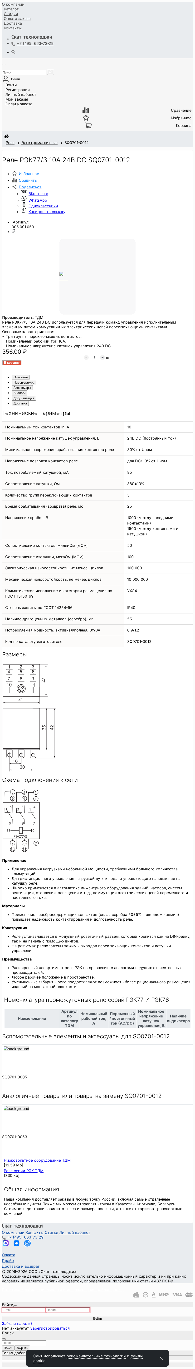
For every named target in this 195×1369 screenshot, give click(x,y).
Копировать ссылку (47, 211)
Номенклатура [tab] (24, 382)
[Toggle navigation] (4, 64)
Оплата (17, 18)
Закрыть (22, 1348)
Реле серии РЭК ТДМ (24, 1170)
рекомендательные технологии (96, 1356)
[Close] (15, 1306)
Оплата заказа (18, 104)
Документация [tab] (24, 398)
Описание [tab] (21, 377)
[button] (26, 187)
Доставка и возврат (21, 1266)
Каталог (11, 9)
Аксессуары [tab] (22, 388)
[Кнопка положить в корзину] (11, 362)
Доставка (13, 23)
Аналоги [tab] (19, 393)
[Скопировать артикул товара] (13, 231)
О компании (13, 4)
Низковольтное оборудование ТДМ (37, 1160)
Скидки (11, 13)
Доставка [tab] (20, 403)
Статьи (51, 1232)
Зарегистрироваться (50, 1328)
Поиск (8, 1348)
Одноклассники (43, 206)
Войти (11, 85)
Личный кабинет (20, 94)
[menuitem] (13, 4)
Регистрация (17, 89)
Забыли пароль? (17, 1323)
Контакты (13, 28)
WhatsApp (38, 200)
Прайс (8, 1260)
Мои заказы (16, 99)
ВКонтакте (38, 193)
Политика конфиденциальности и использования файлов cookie (63, 1289)
